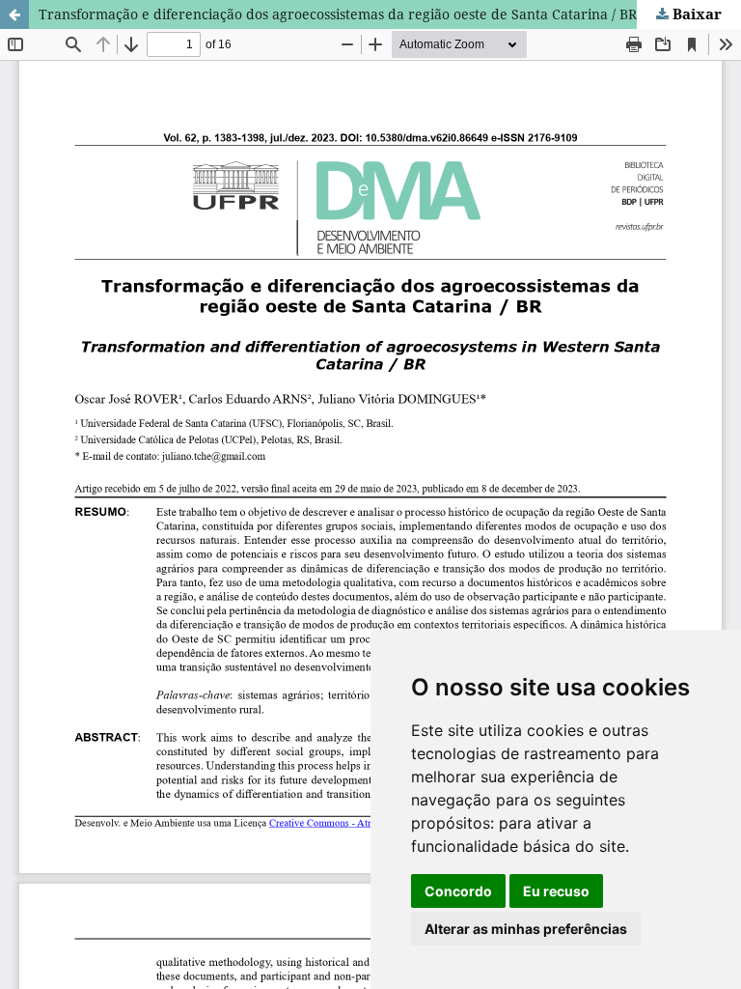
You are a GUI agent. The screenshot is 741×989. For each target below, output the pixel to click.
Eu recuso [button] (556, 891)
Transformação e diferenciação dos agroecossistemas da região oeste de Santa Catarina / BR (338, 14)
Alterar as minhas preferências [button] (526, 928)
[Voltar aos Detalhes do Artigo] (14, 14)
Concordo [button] (458, 891)
